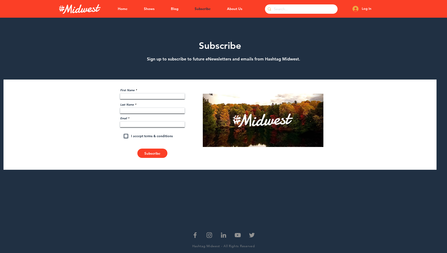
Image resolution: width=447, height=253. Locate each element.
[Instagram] (209, 235)
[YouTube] (237, 235)
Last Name (127, 104)
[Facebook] (195, 235)
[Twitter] (252, 235)
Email (123, 118)
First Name (127, 90)
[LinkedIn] (223, 235)
